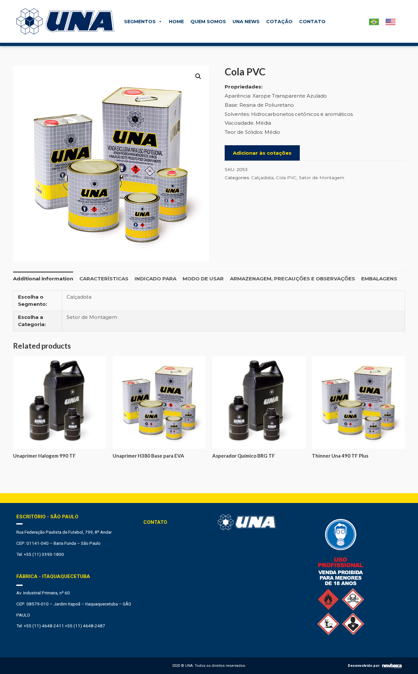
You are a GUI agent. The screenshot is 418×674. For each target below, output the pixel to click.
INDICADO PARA (155, 278)
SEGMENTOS (140, 21)
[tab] (43, 279)
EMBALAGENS (379, 278)
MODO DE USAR (203, 278)
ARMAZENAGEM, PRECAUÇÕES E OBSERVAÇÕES (292, 278)
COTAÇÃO (279, 21)
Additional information (43, 278)
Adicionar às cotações (262, 153)
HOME (176, 21)
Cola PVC (286, 177)
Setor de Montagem (321, 177)
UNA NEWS (246, 21)
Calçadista (262, 177)
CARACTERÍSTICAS (103, 278)
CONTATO (312, 21)
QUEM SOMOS (208, 21)
